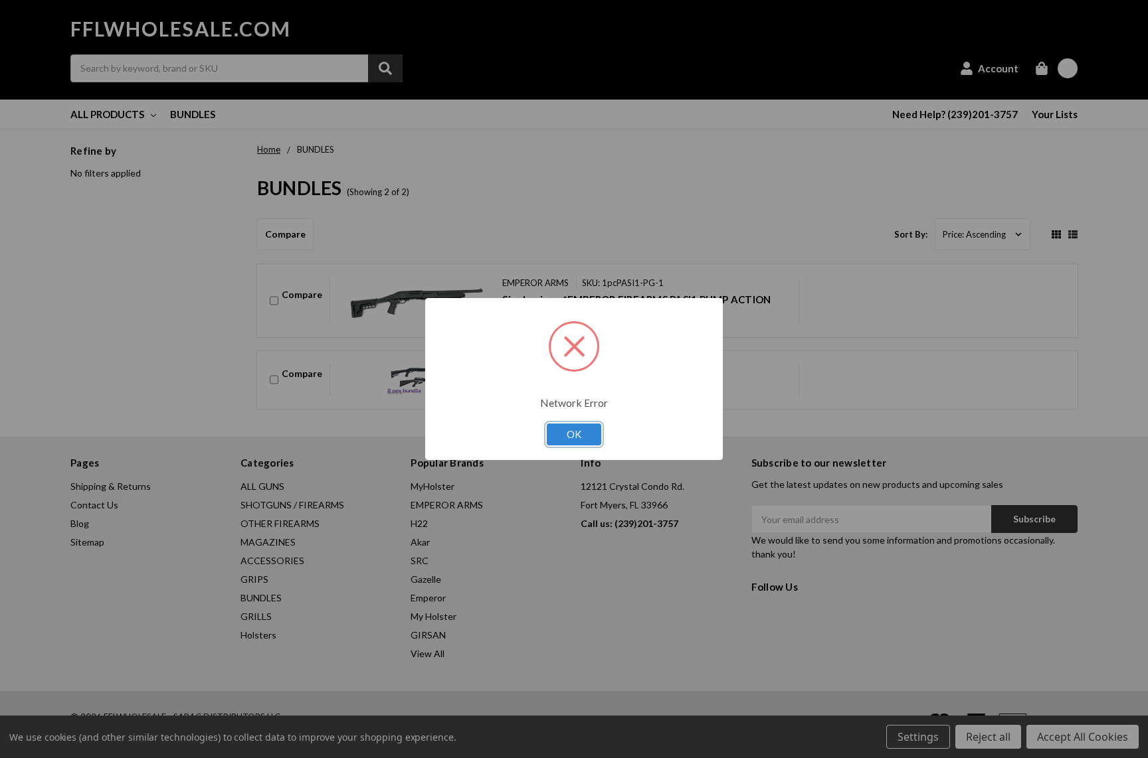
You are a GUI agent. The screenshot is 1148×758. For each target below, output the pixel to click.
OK (574, 434)
